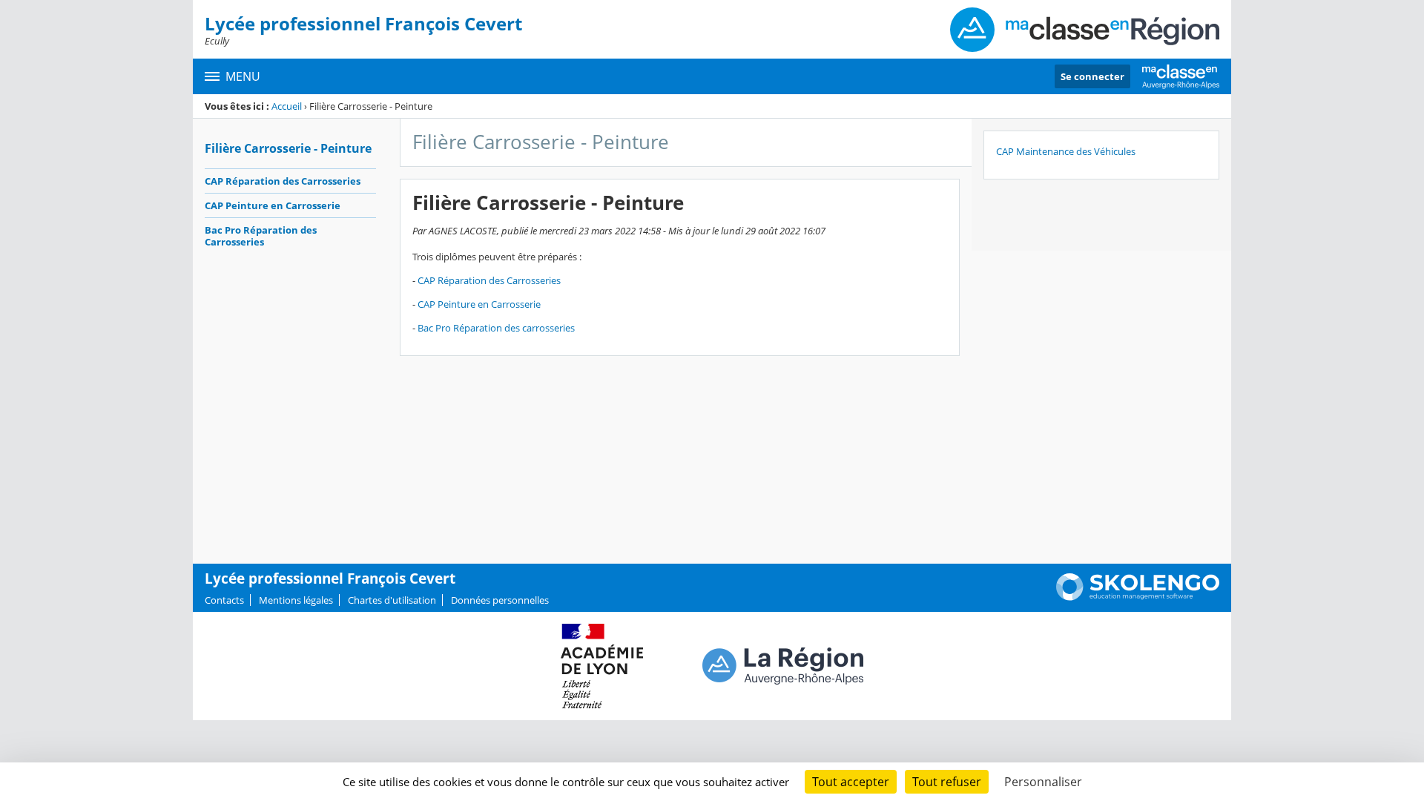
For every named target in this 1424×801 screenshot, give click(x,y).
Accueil (286, 106)
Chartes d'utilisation (392, 600)
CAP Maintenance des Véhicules (1065, 151)
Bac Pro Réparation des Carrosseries (261, 235)
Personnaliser (1043, 782)
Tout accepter (850, 782)
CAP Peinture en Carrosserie (272, 205)
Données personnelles (500, 600)
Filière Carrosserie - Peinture (288, 148)
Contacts (224, 600)
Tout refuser (946, 782)
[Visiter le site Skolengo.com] (1137, 597)
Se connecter (1092, 76)
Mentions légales (296, 600)
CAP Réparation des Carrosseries (282, 181)
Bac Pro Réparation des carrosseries (496, 327)
